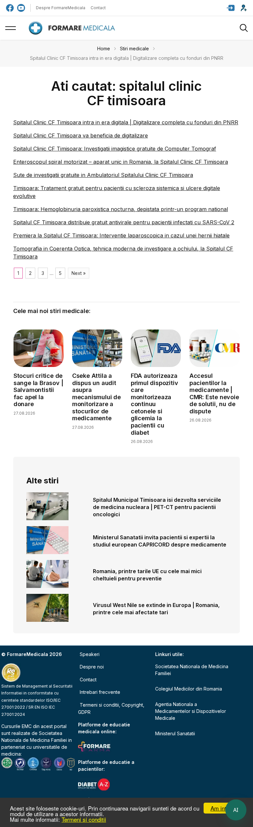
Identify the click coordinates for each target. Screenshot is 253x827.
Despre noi (92, 666)
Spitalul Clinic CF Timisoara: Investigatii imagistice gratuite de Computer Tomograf (114, 148)
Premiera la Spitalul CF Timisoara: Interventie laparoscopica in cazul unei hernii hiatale (121, 235)
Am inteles (224, 808)
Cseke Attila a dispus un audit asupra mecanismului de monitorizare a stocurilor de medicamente (96, 397)
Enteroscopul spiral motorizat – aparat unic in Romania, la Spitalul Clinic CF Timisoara (120, 161)
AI (236, 810)
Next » (78, 273)
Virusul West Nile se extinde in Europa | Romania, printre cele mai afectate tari (156, 609)
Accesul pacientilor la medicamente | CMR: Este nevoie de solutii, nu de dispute (214, 393)
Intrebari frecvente (100, 692)
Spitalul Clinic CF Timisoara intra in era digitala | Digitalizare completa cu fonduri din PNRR (125, 122)
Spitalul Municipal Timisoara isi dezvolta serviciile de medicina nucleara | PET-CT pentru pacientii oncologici (157, 507)
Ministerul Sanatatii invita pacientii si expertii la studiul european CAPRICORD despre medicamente (159, 541)
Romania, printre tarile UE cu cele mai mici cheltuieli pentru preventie (147, 575)
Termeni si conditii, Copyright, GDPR (111, 708)
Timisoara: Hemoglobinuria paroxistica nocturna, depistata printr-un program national (120, 209)
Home (103, 48)
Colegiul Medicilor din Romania (188, 689)
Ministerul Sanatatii (175, 733)
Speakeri (89, 654)
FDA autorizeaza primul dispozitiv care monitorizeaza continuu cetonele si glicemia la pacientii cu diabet (154, 404)
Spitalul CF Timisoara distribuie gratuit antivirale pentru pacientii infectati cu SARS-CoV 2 (123, 222)
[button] (231, 7)
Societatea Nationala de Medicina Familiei (191, 670)
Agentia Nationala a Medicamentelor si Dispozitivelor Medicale (190, 711)
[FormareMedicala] (73, 28)
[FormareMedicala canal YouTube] (21, 8)
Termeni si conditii (84, 819)
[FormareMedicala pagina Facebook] (9, 7)
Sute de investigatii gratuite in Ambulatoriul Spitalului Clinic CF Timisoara (103, 175)
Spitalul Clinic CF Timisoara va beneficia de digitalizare (80, 135)
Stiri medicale (134, 48)
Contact (98, 7)
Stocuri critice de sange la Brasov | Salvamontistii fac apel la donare (38, 389)
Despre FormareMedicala (60, 7)
